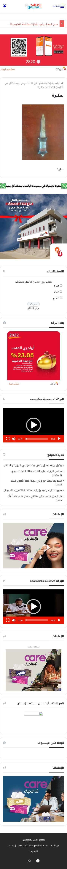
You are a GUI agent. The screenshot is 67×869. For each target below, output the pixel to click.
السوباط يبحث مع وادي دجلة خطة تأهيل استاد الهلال (36, 482)
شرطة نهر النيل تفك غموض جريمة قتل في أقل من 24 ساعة (34, 85)
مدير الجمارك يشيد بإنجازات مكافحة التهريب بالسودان (30, 23)
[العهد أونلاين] (33, 6)
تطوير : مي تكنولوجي (33, 839)
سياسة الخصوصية (38, 845)
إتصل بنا (12, 845)
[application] (33, 425)
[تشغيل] (59, 439)
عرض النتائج (34, 308)
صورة (56, 286)
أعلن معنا (22, 845)
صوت (56, 292)
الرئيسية (56, 83)
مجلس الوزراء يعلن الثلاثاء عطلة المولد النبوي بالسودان (36, 473)
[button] (33, 425)
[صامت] (14, 439)
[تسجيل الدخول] (5, 8)
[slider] (36, 439)
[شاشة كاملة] (8, 439)
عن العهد (54, 845)
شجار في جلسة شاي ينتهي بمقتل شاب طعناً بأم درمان (35, 498)
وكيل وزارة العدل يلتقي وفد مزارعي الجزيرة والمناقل (33, 465)
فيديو (56, 298)
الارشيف (33, 851)
